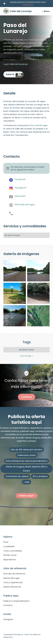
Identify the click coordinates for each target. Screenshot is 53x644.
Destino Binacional (12, 586)
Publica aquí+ (26, 495)
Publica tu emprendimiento (16, 601)
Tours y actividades (12, 550)
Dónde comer (10, 555)
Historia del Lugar (11, 578)
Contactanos (28, 5)
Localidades (9, 546)
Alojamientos (9, 559)
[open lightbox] (13, 74)
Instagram (8, 619)
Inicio (5, 542)
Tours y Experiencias (13, 582)
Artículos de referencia (14, 573)
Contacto (26, 396)
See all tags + (26, 355)
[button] (45, 11)
